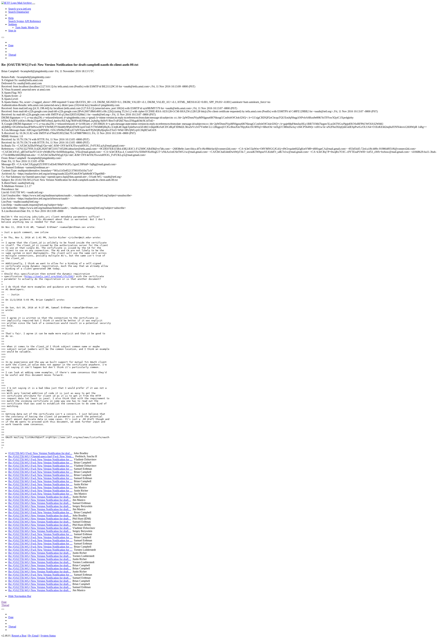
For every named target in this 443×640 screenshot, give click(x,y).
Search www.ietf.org (19, 8)
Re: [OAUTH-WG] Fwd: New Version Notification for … (40, 459)
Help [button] (11, 18)
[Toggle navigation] (33, 3)
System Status (48, 635)
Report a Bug (19, 635)
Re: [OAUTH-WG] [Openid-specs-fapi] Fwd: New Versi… (41, 456)
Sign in (12, 30)
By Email (33, 635)
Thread (12, 54)
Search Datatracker (18, 11)
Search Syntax (16, 21)
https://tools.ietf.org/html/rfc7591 (49, 276)
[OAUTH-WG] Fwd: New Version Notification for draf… (40, 453)
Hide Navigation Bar (19, 596)
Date (10, 45)
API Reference (33, 21)
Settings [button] (12, 24)
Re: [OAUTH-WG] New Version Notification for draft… (39, 496)
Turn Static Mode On (26, 27)
